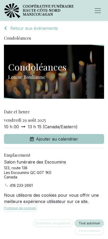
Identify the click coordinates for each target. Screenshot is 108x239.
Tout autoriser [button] (89, 223)
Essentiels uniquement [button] (53, 223)
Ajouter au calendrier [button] (57, 139)
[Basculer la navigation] (97, 10)
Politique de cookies (20, 208)
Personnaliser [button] (89, 231)
